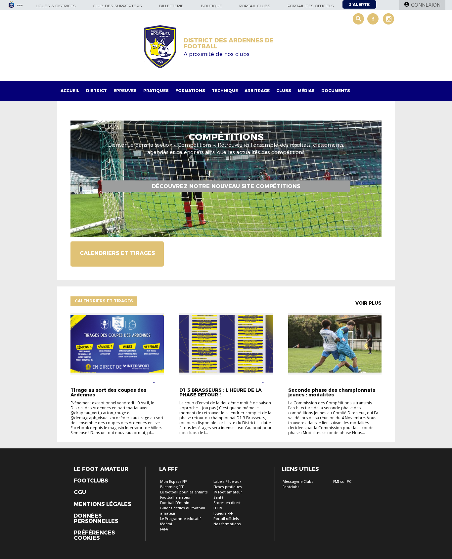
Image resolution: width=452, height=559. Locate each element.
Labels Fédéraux (227, 482)
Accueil (70, 90)
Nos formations (227, 524)
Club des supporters (117, 6)
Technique (225, 90)
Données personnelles (96, 518)
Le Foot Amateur (101, 469)
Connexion (425, 5)
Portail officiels (226, 519)
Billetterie (171, 6)
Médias (306, 90)
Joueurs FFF (223, 513)
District (96, 90)
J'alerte (359, 4)
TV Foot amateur (227, 492)
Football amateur (175, 497)
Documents (335, 90)
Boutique (211, 6)
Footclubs (91, 480)
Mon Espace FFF (173, 482)
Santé (218, 497)
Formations (190, 90)
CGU (80, 492)
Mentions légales (102, 504)
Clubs (283, 90)
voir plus (368, 303)
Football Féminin (174, 503)
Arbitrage (257, 90)
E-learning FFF (172, 487)
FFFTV (217, 508)
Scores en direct (227, 503)
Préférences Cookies (94, 535)
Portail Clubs (254, 6)
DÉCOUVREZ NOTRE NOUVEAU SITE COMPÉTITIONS (226, 186)
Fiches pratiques (227, 487)
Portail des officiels (311, 6)
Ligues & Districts (56, 6)
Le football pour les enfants (184, 492)
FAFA (164, 529)
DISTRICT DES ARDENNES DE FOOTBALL (229, 43)
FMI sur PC (342, 482)
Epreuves (125, 90)
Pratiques (156, 90)
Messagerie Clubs (298, 482)
